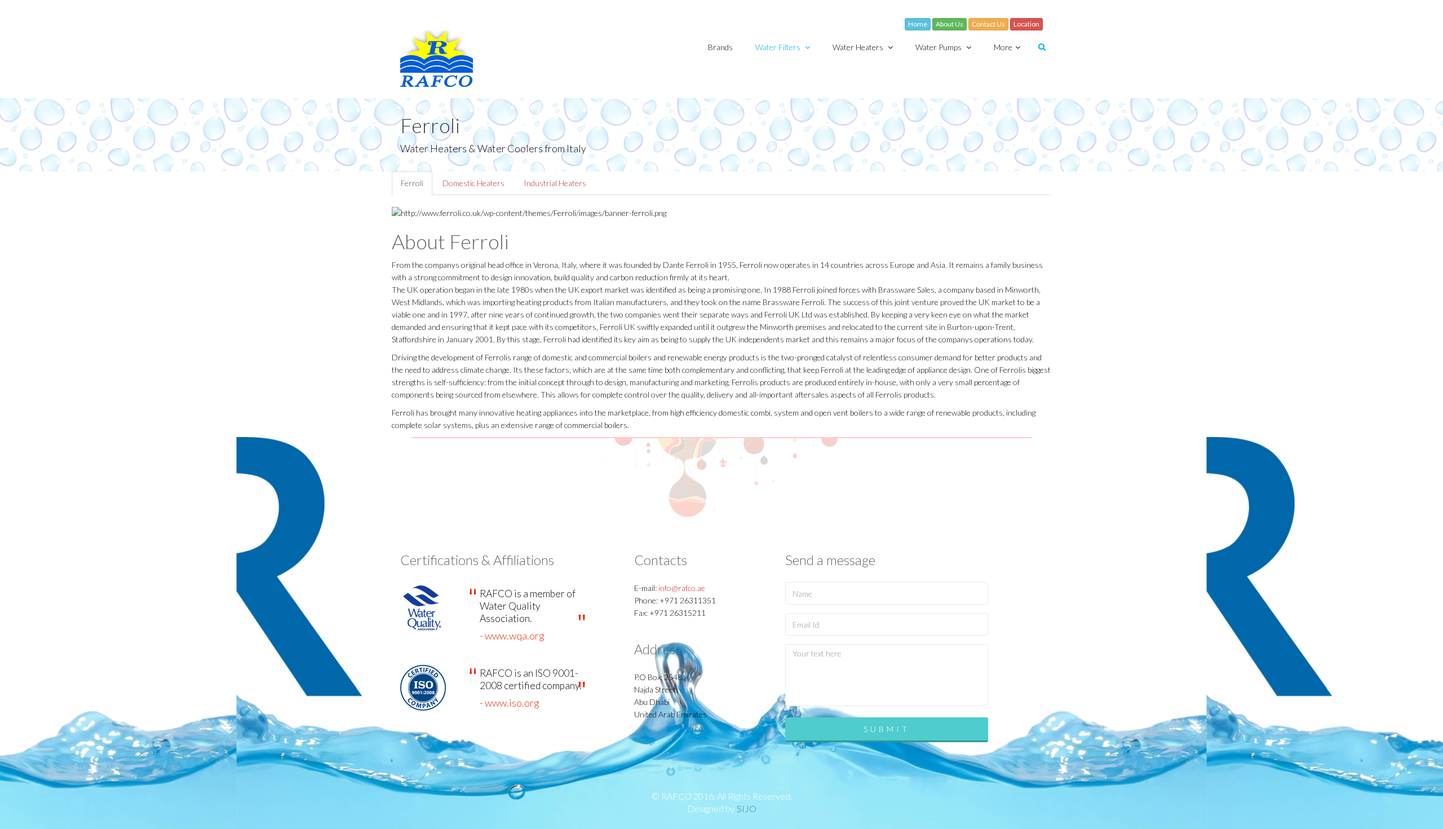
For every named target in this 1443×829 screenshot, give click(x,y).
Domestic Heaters (473, 183)
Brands (720, 47)
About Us (949, 24)
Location (1026, 24)
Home (917, 24)
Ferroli (412, 183)
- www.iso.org (509, 702)
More (1003, 47)
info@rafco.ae (681, 588)
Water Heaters (859, 47)
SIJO (746, 808)
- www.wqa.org (512, 635)
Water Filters (778, 47)
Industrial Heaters (555, 183)
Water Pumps (939, 47)
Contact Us (988, 24)
